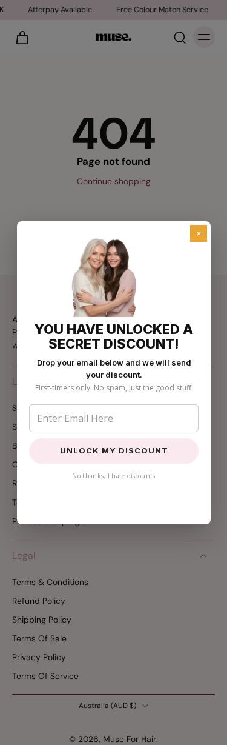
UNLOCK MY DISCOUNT (113, 450)
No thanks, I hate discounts (113, 476)
